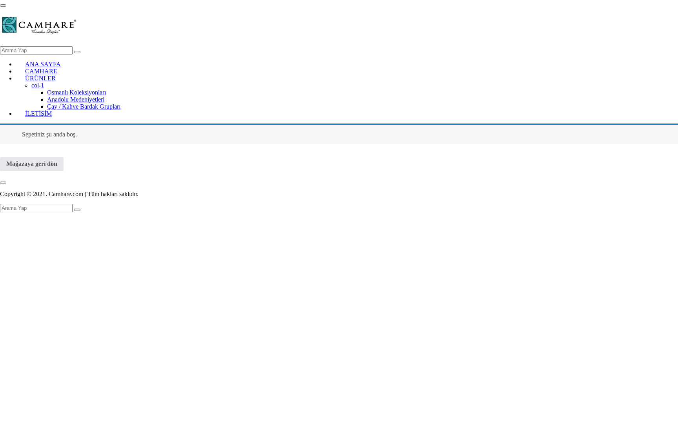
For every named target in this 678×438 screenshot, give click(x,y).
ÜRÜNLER (40, 78)
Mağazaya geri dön (31, 163)
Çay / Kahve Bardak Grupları (83, 106)
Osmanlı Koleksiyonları (76, 92)
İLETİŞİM (38, 113)
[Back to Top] (3, 183)
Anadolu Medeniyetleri (75, 99)
